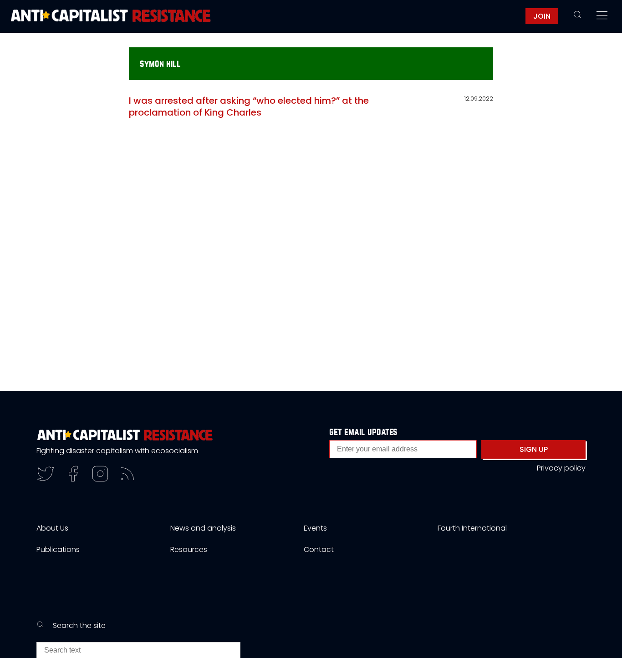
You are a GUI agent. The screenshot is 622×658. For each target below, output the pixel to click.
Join (542, 16)
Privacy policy (561, 468)
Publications (58, 549)
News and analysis (203, 528)
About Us (52, 528)
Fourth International (472, 528)
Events (315, 528)
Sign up (534, 449)
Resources (188, 549)
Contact (319, 549)
